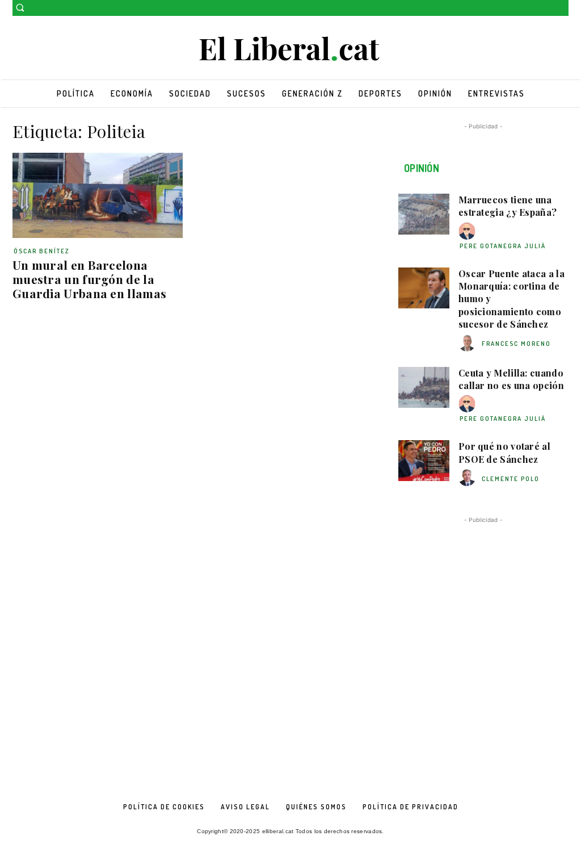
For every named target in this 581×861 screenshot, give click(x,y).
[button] (19, 7)
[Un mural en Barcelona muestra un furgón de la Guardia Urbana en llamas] (97, 195)
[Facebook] (546, 8)
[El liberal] (290, 49)
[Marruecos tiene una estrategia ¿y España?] (423, 214)
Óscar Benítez (42, 251)
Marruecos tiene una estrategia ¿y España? (507, 206)
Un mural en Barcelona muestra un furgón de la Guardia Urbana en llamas (89, 279)
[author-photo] (468, 231)
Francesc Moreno (516, 344)
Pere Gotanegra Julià (503, 246)
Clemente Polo (511, 479)
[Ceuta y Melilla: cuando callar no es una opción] (423, 387)
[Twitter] (562, 8)
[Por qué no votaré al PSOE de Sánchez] (423, 460)
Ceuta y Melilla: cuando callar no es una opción (511, 379)
